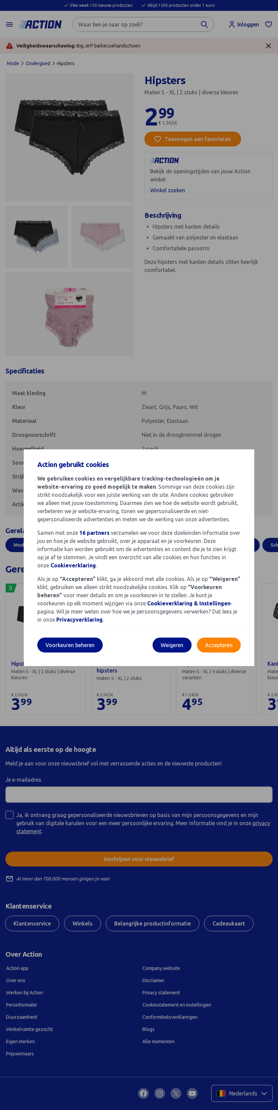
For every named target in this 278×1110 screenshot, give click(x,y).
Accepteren (219, 645)
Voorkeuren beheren (70, 645)
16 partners (94, 533)
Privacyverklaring (79, 620)
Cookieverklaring (73, 565)
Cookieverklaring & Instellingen (189, 603)
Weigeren (172, 645)
